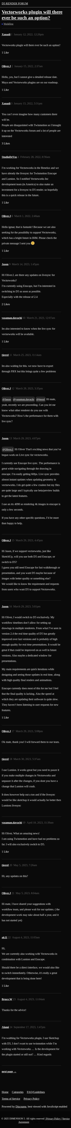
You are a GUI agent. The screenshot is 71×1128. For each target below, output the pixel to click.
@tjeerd (40, 399)
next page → (9, 1071)
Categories (17, 1092)
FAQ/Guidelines (36, 1092)
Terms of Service (11, 1098)
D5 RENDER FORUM (15, 3)
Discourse (21, 1106)
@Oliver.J (7, 449)
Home (5, 1092)
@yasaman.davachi (23, 399)
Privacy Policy (31, 1098)
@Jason (6, 399)
